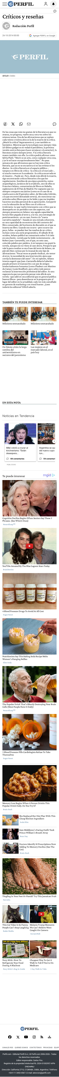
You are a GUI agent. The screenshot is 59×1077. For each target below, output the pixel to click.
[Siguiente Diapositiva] (54, 441)
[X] (17, 1037)
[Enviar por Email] (28, 124)
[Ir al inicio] (20, 4)
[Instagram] (34, 1037)
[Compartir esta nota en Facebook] (5, 124)
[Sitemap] (49, 1037)
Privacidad (47, 1048)
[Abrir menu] (4, 4)
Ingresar (46, 4)
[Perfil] (29, 1030)
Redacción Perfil (23, 26)
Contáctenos (35, 1048)
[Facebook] (9, 1037)
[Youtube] (26, 1037)
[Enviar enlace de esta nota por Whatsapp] (21, 124)
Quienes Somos (21, 1048)
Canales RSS (7, 1048)
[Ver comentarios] (54, 12)
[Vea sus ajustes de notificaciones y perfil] (53, 4)
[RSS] (42, 1037)
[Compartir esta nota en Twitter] (13, 124)
